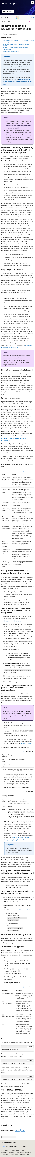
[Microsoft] (17, 17)
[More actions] (32, 21)
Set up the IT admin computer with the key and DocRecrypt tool (15, 48)
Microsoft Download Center (13, 621)
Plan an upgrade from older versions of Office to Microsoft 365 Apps (17, 82)
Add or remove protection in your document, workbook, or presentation (15, 438)
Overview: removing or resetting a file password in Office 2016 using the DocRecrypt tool (18, 41)
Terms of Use (4, 1154)
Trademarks (13, 1154)
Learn (3, 21)
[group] (17, 762)
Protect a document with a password (18, 126)
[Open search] (27, 17)
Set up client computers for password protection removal (16, 44)
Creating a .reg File (25, 743)
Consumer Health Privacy (23, 1152)
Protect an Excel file (13, 128)
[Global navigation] (1, 17)
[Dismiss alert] (32, 2)
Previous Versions (15, 1150)
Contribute (4, 1152)
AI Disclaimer (5, 1150)
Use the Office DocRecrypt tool (11, 51)
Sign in (32, 17)
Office (8, 21)
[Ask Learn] (29, 21)
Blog (23, 1150)
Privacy (11, 1152)
